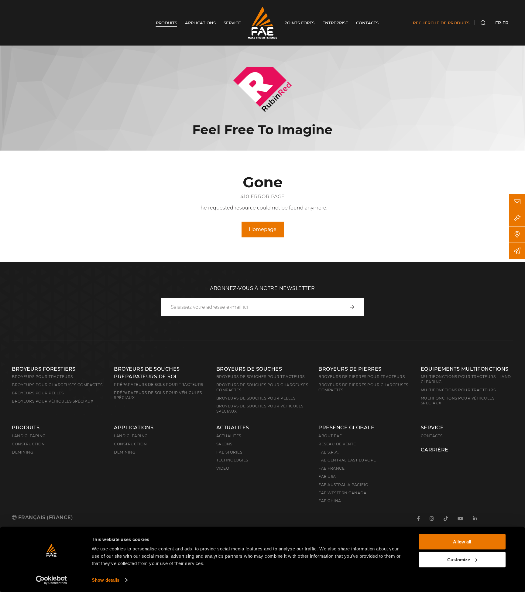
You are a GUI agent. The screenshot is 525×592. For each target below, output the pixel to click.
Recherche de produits (441, 22)
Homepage (262, 229)
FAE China (329, 500)
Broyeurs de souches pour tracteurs (260, 376)
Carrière (434, 449)
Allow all (462, 541)
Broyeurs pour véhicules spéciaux (52, 401)
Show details (105, 580)
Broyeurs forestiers (44, 369)
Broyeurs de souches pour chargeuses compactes (262, 387)
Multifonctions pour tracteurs (458, 390)
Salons (224, 444)
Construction (28, 444)
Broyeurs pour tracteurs (42, 376)
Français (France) (45, 517)
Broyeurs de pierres (350, 369)
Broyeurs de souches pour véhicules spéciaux (260, 408)
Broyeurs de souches (249, 369)
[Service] (517, 218)
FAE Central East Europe (347, 460)
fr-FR (501, 23)
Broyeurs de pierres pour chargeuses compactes (363, 387)
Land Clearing (131, 436)
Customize (458, 559)
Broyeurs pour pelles (37, 393)
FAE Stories (229, 452)
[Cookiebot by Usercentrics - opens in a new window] (51, 580)
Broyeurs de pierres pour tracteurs (361, 376)
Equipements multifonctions (465, 369)
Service (432, 427)
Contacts (432, 436)
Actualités (232, 427)
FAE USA (327, 476)
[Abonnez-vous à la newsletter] (517, 251)
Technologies (232, 460)
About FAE (330, 436)
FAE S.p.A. (328, 452)
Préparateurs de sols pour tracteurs (158, 384)
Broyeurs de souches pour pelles (256, 398)
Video (222, 468)
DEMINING (124, 452)
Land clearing (29, 436)
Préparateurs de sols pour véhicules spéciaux (158, 395)
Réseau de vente (337, 444)
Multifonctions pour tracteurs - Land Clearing (466, 379)
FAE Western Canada (342, 493)
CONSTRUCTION (130, 444)
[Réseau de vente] (517, 234)
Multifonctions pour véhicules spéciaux (458, 401)
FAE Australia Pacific (343, 484)
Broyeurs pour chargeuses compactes (57, 385)
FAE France (331, 468)
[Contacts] (517, 202)
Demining (22, 452)
